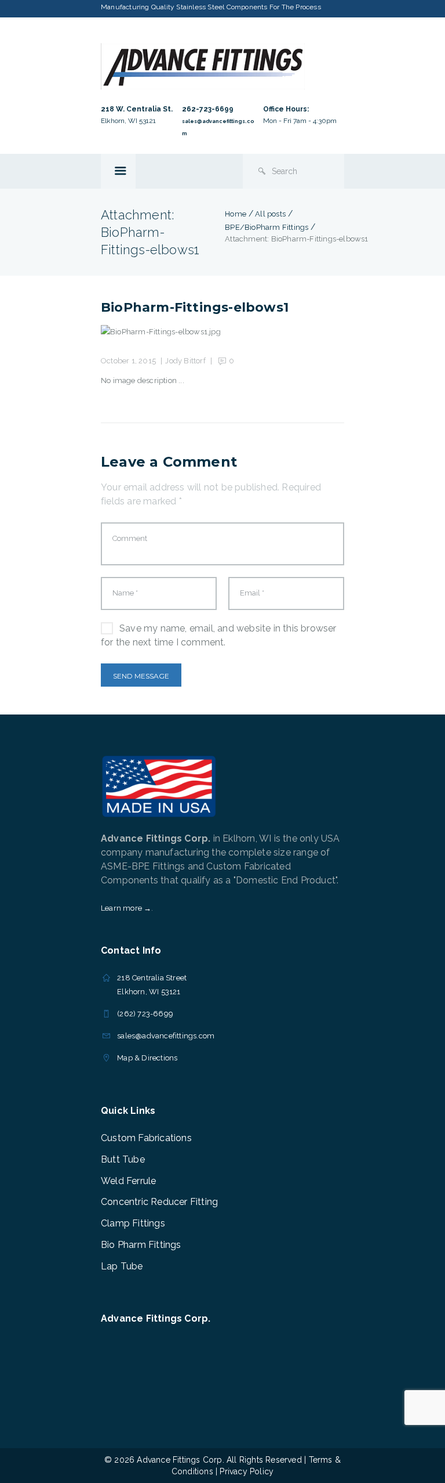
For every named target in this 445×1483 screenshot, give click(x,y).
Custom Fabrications (146, 1137)
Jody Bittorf (185, 360)
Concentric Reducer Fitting (159, 1201)
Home (235, 214)
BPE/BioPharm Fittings (266, 227)
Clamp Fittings (133, 1223)
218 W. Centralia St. (137, 109)
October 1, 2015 (128, 360)
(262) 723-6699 (145, 1013)
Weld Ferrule (128, 1180)
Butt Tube (123, 1159)
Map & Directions (147, 1057)
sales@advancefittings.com (165, 1035)
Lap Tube (122, 1266)
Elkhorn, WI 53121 (128, 121)
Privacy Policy (246, 1471)
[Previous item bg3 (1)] (161, 332)
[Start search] (262, 171)
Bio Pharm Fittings (141, 1244)
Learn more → (126, 908)
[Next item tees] (283, 332)
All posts (270, 214)
